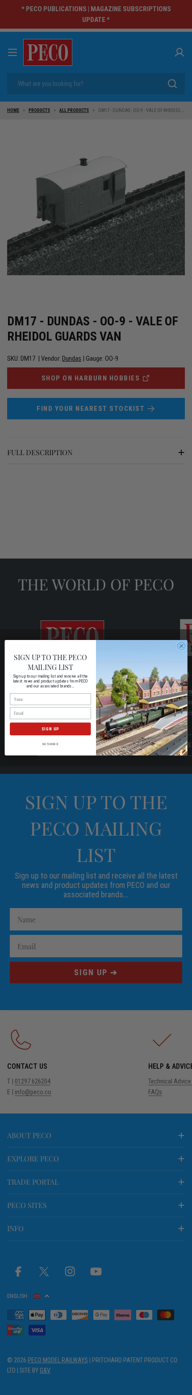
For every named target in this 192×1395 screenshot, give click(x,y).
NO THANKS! (50, 744)
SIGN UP (50, 728)
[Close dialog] (181, 646)
